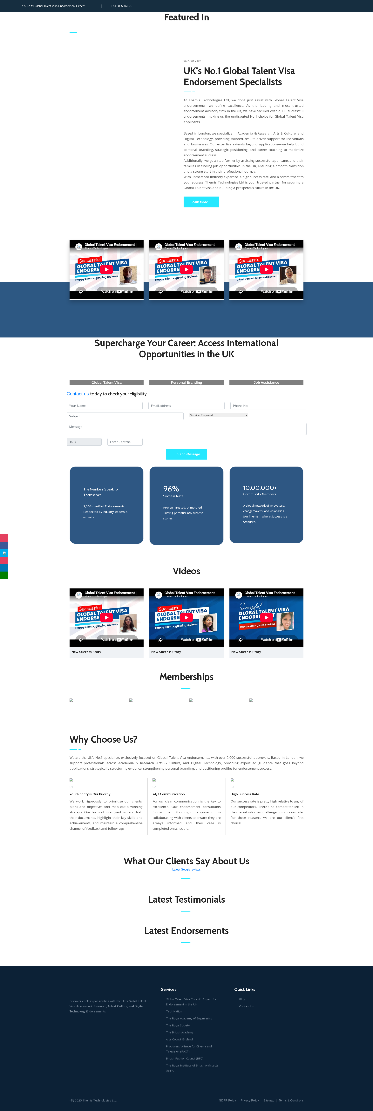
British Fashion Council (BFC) (184, 1058)
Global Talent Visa (107, 383)
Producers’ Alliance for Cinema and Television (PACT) (189, 1048)
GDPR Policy (227, 1100)
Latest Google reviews (186, 869)
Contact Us (246, 1006)
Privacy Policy (250, 1100)
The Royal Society (178, 1025)
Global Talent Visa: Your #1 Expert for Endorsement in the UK (191, 1001)
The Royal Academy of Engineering (189, 1018)
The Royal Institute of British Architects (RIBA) (192, 1067)
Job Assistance (266, 383)
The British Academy (179, 1032)
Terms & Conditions (291, 1100)
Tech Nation (174, 1011)
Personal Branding (186, 383)
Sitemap (269, 1100)
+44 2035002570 (121, 6)
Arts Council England (179, 1039)
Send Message (188, 454)
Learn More (199, 202)
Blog (242, 999)
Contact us (78, 393)
